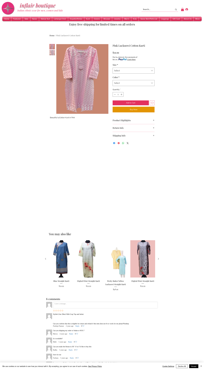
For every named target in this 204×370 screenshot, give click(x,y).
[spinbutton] (118, 94)
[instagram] (62, 335)
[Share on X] (127, 143)
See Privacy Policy (95, 366)
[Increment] (121, 94)
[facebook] (49, 335)
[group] (102, 267)
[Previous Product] (45, 258)
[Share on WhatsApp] (123, 143)
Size (115, 64)
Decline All (182, 366)
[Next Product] (158, 258)
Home (52, 35)
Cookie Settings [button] (168, 366)
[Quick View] (61, 259)
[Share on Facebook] (114, 143)
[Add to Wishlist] (152, 102)
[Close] (201, 366)
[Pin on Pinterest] (118, 143)
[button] (182, 9)
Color (116, 77)
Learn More (131, 59)
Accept (193, 366)
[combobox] (134, 71)
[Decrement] (114, 94)
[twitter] (55, 335)
